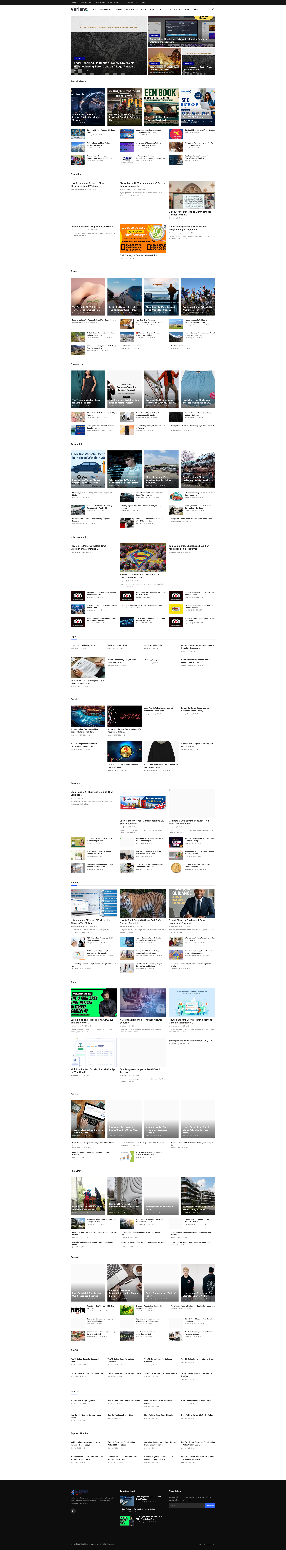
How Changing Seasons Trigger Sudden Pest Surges (99, 852)
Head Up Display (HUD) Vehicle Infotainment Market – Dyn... (84, 744)
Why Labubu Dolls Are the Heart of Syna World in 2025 (102, 414)
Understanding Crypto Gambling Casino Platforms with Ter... (84, 730)
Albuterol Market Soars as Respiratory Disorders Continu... (158, 1130)
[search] (213, 9)
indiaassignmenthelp (77, 189)
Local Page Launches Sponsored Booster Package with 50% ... (148, 131)
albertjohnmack (77, 523)
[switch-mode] (213, 2)
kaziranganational (191, 325)
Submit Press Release (115, 2)
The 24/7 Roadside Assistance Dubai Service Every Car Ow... (199, 507)
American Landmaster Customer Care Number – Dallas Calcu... (87, 1457)
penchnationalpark (126, 926)
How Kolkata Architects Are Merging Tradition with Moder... (149, 1221)
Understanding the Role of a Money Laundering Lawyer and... (149, 865)
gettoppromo (91, 943)
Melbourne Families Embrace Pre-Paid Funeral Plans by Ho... (199, 144)
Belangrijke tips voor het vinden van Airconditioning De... (100, 1320)
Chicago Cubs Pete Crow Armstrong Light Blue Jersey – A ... (192, 427)
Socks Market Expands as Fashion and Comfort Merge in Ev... (142, 1243)
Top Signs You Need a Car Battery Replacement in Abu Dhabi (99, 507)
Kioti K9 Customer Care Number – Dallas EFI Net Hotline (121, 1443)
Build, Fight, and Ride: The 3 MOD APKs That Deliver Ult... (92, 1021)
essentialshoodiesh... (151, 770)
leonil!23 (187, 610)
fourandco (75, 406)
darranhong (74, 735)
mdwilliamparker (77, 1299)
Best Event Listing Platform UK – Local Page (101, 131)
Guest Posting (128, 2)
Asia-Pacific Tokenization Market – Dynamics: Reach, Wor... (159, 709)
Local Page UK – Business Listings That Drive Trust (92, 793)
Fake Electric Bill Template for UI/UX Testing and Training (86, 1294)
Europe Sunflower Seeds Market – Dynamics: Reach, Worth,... (195, 709)
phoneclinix (123, 1075)
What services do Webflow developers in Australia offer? (123, 481)
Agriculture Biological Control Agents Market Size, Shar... (197, 744)
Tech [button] (162, 9)
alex (75, 70)
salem (72, 648)
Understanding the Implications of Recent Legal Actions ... (195, 661)
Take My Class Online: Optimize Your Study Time (87, 1131)
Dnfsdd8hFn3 (173, 1044)
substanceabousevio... (78, 230)
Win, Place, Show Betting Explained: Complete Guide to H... (123, 117)
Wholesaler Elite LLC (152, 406)
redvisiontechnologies (78, 926)
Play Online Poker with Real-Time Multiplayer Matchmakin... (88, 547)
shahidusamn (189, 418)
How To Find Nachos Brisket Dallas (196, 1400)
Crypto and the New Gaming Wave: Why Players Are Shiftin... (124, 730)
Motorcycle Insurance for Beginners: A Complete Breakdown (197, 646)
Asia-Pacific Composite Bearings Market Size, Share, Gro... (143, 1143)
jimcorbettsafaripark (93, 338)
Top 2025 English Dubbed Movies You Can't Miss (199, 619)
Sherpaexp (139, 338)
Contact (73, 2)
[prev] (74, 45)
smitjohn (139, 325)
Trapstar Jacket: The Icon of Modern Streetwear (100, 1307)
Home (95, 9)
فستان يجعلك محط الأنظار (117, 645)
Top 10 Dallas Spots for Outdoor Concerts (158, 1360)
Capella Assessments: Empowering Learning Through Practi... (124, 1293)
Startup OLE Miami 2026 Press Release (200, 130)
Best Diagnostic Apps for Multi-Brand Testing (140, 1071)
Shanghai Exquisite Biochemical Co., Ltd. (191, 1040)
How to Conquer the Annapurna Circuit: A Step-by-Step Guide (200, 334)
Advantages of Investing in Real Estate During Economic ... (198, 1208)
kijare (88, 1324)
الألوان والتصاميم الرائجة (153, 645)
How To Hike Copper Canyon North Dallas (86, 1416)
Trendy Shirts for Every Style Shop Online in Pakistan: (198, 414)
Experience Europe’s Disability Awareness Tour (197, 308)
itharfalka (188, 498)
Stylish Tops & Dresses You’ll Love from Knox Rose (200, 1320)
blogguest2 (112, 486)
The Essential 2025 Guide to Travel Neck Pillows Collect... (86, 308)
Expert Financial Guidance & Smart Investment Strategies (187, 921)
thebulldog (110, 665)
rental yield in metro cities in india (159, 1208)
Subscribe (210, 1506)
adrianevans (173, 1026)
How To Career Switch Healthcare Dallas (158, 1401)
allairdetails (125, 348)
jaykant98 (90, 597)
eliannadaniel (189, 869)
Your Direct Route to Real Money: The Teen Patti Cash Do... (143, 605)
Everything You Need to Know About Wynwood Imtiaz (191, 1242)
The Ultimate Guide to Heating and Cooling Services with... (193, 1306)
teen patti (124, 608)
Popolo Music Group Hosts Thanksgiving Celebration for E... (99, 157)
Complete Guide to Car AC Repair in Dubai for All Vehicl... (192, 519)
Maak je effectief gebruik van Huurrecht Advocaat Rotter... (200, 1333)
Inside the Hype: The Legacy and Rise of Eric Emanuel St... (197, 401)
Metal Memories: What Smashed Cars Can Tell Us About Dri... (158, 480)
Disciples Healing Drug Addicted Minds (92, 226)
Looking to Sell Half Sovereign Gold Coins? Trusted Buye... (198, 865)
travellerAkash (91, 351)
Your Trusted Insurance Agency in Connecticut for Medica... (149, 965)
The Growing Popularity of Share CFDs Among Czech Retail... (191, 965)
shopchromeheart (189, 1299)
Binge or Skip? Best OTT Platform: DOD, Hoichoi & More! (200, 593)
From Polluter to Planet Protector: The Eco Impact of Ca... (196, 480)
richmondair (174, 1308)
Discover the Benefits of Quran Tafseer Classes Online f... (190, 213)
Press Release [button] (106, 9)
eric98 (185, 406)
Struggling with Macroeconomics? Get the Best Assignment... (142, 184)
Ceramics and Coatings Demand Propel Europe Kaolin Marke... (92, 1243)
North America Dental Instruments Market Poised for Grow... (149, 1154)
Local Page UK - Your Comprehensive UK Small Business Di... (142, 822)
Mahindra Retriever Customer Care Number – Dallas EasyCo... (85, 1443)
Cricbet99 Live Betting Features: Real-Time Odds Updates (189, 822)
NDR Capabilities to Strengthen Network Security (141, 1021)
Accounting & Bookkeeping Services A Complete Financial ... (94, 965)
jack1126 (75, 498)
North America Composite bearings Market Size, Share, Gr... (93, 1144)
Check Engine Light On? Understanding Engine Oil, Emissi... (91, 520)
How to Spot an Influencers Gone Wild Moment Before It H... (150, 619)
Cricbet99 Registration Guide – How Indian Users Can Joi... (149, 1307)
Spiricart (75, 313)
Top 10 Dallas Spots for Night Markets (87, 1373)
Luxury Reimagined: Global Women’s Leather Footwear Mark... (196, 1130)
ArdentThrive (150, 1299)
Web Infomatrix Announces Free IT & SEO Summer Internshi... (196, 117)
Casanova (90, 869)
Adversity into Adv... (189, 313)
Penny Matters (173, 926)
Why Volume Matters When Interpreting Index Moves (200, 939)
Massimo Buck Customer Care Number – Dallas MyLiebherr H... (197, 1457)
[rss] (73, 1511)
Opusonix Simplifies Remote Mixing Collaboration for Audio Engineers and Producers (178, 40)
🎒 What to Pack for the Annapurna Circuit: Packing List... (149, 334)
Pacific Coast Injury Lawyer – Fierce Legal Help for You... (122, 661)
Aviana (138, 623)
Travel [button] (119, 9)
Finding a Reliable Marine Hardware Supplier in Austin (100, 427)
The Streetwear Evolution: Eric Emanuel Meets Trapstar (124, 401)
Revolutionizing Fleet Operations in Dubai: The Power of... (149, 494)
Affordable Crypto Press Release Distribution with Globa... (84, 117)
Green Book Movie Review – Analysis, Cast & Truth (159, 118)
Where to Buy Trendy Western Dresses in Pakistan (150, 427)
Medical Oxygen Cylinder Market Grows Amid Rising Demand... (92, 1154)
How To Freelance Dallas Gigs (120, 1415)
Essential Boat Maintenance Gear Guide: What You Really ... (161, 401)
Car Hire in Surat (177, 346)
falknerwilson (111, 770)
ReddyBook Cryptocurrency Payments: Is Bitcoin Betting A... (200, 839)
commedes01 (91, 418)
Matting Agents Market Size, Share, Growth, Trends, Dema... (141, 507)
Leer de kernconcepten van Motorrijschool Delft (146, 1333)
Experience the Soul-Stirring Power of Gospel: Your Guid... (199, 606)
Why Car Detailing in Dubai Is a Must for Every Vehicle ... (200, 494)
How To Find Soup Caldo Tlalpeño (158, 1415)
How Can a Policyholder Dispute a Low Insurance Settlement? (87, 682)
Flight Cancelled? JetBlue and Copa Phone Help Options (160, 308)
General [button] (186, 9)
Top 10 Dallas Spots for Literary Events (197, 1359)
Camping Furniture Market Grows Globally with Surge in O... (192, 1144)
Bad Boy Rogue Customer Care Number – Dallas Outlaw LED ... (198, 1443)
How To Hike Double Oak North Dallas (123, 1400)
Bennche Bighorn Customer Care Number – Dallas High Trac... (158, 1457)
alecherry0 (149, 486)
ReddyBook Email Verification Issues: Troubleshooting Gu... (150, 839)
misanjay (75, 969)
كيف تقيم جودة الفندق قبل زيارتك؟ (83, 645)
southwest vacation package (132, 346)
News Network (101, 2)
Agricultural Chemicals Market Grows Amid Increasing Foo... (142, 1233)
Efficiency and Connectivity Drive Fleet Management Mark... (92, 494)
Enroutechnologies (142, 498)
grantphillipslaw (186, 665)
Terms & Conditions (206, 1544)
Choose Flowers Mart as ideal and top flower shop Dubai (101, 1333)
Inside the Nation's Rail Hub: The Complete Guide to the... (123, 308)
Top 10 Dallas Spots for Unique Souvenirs (120, 1360)
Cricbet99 (139, 1311)
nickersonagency (190, 956)
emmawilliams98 (114, 313)
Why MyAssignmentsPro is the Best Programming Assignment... (188, 228)
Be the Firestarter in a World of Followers (161, 1294)
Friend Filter (74, 1075)
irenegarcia (76, 486)
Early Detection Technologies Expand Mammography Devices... (191, 1233)
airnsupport (150, 313)
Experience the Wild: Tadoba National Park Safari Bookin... (94, 320)
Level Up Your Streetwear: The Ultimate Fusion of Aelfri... (197, 1294)
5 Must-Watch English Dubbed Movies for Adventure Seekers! (101, 619)
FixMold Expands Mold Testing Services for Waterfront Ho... (98, 144)
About (91, 2)
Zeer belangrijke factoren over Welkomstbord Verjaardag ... (147, 1320)
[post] (109, 45)
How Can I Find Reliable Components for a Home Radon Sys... (124, 1207)
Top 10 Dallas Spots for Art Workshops (124, 1373)
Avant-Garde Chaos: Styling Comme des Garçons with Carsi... (149, 414)
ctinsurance (140, 969)
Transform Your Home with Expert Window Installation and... (100, 865)
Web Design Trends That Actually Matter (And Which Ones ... (148, 852)
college (122, 259)
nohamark (139, 943)
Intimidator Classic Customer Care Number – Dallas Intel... (122, 1457)
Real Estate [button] (173, 9)
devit (170, 218)
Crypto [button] (129, 9)
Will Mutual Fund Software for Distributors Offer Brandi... (98, 952)
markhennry (75, 1026)
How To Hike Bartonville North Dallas (197, 1415)
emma (183, 651)
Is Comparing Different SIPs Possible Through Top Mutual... (90, 921)
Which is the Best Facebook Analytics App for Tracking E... (93, 1071)
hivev (186, 856)
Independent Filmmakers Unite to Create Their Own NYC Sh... (148, 144)
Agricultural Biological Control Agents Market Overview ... (199, 852)
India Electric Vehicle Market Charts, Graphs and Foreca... (86, 481)
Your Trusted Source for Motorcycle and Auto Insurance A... (198, 952)
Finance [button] (152, 9)
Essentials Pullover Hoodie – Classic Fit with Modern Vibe (161, 766)
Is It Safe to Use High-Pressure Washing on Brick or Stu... (87, 1208)
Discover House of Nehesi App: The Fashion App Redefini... (162, 68)
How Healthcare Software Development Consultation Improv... (190, 1021)
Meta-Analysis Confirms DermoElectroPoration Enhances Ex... (150, 157)
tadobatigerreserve (78, 322)
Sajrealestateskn (190, 1224)
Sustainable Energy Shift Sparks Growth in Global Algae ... (124, 1130)
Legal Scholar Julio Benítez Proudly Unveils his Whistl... (198, 68)
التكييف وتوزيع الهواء (151, 660)
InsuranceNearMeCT (142, 956)
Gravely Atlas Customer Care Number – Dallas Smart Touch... (161, 1443)
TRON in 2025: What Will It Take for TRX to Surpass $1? (122, 766)
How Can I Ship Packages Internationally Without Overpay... (149, 321)
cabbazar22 (174, 348)
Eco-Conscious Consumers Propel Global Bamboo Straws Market (94, 1233)
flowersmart (91, 1337)
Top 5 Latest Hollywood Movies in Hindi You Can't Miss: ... (151, 593)
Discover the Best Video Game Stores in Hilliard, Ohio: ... (102, 606)
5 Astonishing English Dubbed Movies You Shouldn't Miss (101, 593)
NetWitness (123, 1026)
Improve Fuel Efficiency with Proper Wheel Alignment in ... (149, 520)
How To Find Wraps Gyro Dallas (84, 1400)
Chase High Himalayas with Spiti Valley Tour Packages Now (101, 347)
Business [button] (140, 9)
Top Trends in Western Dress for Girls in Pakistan (86, 401)
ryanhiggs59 (76, 1136)
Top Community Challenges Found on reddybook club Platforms (189, 547)
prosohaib (188, 1324)
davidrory (110, 735)
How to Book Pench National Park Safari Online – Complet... (141, 921)
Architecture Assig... (126, 189)
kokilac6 (185, 1212)
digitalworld (125, 510)
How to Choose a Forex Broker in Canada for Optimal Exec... (148, 939)
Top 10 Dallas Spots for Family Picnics (160, 1373)
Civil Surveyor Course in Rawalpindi (139, 255)
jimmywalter (175, 430)
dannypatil (147, 714)
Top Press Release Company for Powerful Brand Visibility (197, 157)
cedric (148, 1212)
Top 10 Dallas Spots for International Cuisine (196, 1374)
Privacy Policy (82, 2)
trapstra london (92, 1311)
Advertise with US (141, 2)
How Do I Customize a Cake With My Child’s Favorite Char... (139, 576)
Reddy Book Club (76, 552)
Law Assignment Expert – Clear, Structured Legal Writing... (88, 184)
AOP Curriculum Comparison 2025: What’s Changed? (100, 939)
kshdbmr (139, 1157)
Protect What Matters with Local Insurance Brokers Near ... (148, 952)
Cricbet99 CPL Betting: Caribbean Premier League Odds (99, 839)
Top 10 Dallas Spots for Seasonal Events (85, 1360)
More (196, 9)
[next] (144, 45)
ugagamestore (91, 610)
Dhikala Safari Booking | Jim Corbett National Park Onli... (100, 334)
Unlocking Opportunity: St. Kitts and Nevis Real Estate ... (198, 1221)
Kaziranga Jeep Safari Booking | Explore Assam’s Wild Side (197, 321)
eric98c (111, 406)
